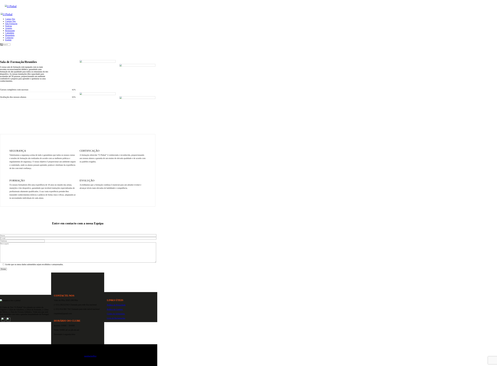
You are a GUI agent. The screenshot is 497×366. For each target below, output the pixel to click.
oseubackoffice (90, 356)
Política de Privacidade (116, 305)
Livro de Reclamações (116, 318)
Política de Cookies (115, 309)
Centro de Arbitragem (116, 314)
